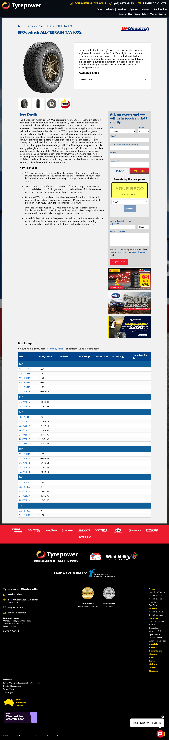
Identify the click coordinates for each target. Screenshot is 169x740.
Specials (134, 9)
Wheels (110, 9)
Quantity (141, 127)
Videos (153, 14)
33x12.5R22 (24, 511)
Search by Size (155, 595)
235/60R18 (24, 458)
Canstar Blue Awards (12, 686)
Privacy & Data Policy (17, 736)
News (137, 14)
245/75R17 (24, 435)
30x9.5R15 (24, 369)
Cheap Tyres (8, 692)
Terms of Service (138, 252)
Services (122, 9)
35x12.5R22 (24, 515)
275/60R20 (24, 491)
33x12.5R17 (24, 417)
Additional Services (157, 641)
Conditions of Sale (32, 736)
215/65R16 (24, 402)
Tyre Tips (153, 605)
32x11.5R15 (24, 373)
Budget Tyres (8, 689)
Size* (112, 127)
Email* (113, 152)
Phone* (124, 144)
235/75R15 (24, 391)
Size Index (7, 679)
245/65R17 (24, 430)
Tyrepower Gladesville (90, 3)
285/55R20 (24, 500)
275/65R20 (24, 496)
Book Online (160, 9)
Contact (146, 9)
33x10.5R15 (24, 378)
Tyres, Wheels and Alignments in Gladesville (22, 683)
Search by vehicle (55, 348)
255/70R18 (24, 467)
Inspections (153, 628)
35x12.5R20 (24, 487)
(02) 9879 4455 (124, 3)
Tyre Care (153, 602)
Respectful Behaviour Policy (50, 736)
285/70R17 (24, 439)
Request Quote (118, 262)
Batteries (152, 624)
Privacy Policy (122, 252)
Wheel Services (155, 637)
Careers (122, 14)
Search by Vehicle (157, 592)
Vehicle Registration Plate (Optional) (120, 222)
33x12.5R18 (24, 454)
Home (22, 26)
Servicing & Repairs (157, 631)
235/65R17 (24, 426)
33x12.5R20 (24, 482)
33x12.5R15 (24, 382)
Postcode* (114, 161)
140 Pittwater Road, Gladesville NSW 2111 (23, 601)
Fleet (130, 14)
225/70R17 (24, 421)
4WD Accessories (156, 621)
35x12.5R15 (24, 387)
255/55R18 (24, 463)
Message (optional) (118, 231)
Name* (113, 136)
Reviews (162, 14)
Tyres (99, 9)
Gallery (145, 14)
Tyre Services (154, 634)
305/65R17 (24, 443)
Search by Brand (156, 599)
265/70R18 (24, 472)
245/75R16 (24, 406)
